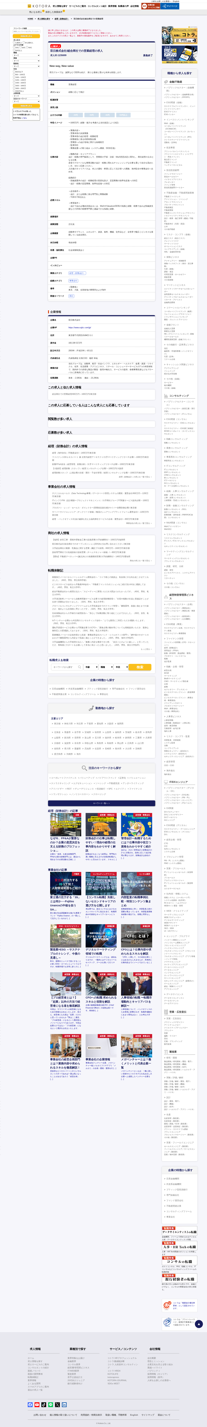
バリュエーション (137, 778)
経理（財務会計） (62, 19)
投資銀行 (101, 789)
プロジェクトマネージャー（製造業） (179, 1135)
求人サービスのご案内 (38, 1364)
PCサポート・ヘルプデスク (175, 903)
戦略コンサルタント (172, 443)
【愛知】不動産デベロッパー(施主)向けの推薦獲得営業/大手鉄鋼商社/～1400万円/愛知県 (91, 556)
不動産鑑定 (168, 207)
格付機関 (167, 385)
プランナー (168, 1030)
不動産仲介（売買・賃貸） (175, 224)
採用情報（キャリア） (158, 1374)
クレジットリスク (171, 241)
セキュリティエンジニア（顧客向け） (179, 981)
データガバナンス (171, 1001)
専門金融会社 (118, 689)
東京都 (57, 723)
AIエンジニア (169, 820)
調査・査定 (168, 272)
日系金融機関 (58, 689)
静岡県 (128, 737)
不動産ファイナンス (172, 196)
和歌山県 (89, 743)
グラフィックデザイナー (174, 1022)
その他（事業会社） (172, 711)
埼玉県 (80, 723)
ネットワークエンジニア (174, 975)
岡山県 (120, 743)
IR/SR (166, 673)
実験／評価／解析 (174, 1077)
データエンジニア (171, 970)
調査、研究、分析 (174, 566)
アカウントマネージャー (174, 880)
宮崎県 (138, 748)
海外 (79, 754)
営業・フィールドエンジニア (180, 1142)
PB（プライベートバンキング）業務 (179, 334)
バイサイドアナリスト (173, 179)
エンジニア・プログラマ (178, 936)
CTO (166, 843)
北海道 (57, 732)
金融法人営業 (169, 328)
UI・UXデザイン (171, 931)
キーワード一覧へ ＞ (101, 803)
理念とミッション (155, 1361)
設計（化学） (169, 1107)
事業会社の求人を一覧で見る (138, 523)
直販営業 (167, 277)
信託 (166, 348)
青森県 (67, 732)
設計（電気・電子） (172, 1101)
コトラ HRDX (114, 1371)
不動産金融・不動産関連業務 (180, 193)
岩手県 (77, 732)
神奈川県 (68, 723)
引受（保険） (169, 269)
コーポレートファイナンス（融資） (178, 311)
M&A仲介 (168, 529)
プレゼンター (169, 182)
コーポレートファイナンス (64, 778)
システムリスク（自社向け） (176, 754)
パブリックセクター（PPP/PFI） (177, 97)
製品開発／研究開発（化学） (176, 1067)
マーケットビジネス (175, 285)
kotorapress (113, 1377)
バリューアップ (87, 778)
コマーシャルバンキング (178, 307)
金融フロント (172, 325)
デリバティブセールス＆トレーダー (178, 297)
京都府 (57, 743)
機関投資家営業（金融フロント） (177, 339)
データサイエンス (174, 994)
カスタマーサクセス (172, 889)
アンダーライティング (133, 783)
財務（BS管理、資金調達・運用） (178, 653)
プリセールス (169, 878)
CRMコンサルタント (172, 475)
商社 (71, 296)
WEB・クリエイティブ (177, 911)
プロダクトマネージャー (174, 706)
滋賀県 (67, 743)
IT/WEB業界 (73, 1371)
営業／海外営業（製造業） (175, 1154)
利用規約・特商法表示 (91, 1415)
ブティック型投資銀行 (97, 689)
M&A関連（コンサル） (177, 522)
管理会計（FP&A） (172, 650)
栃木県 (138, 732)
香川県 (67, 748)
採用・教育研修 (170, 726)
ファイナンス (135, 789)
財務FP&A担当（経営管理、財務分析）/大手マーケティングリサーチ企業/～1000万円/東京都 (93, 464)
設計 (168, 1097)
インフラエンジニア (172, 973)
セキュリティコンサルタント (176, 546)
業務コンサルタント (172, 452)
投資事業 (170, 147)
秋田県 (98, 732)
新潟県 (67, 737)
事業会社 (73, 281)
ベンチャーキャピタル (173, 165)
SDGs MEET (114, 1383)
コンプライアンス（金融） (175, 249)
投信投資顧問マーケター (174, 188)
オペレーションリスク (173, 246)
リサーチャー (169, 578)
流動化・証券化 (170, 142)
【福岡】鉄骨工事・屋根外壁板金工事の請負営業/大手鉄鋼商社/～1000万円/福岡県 (88, 540)
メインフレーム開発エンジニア (177, 943)
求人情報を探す (44, 19)
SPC (110, 789)
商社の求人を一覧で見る (140, 561)
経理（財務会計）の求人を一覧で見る (134, 477)
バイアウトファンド (107, 778)
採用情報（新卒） (155, 1377)
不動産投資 (114, 783)
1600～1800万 (20, 86)
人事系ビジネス (173, 716)
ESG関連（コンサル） (177, 419)
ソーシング (100, 783)
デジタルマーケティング (174, 920)
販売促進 (167, 1044)
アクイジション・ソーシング (176, 199)
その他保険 (168, 280)
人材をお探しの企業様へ (161, 1)
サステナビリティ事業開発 (175, 633)
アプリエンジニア (171, 989)
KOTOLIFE (113, 1374)
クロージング (99, 794)
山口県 (140, 743)
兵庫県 (148, 737)
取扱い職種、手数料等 (116, 1415)
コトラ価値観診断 (116, 1361)
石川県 (98, 737)
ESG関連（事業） (175, 624)
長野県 (77, 737)
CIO (165, 846)
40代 (30, 48)
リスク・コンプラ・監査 (178, 736)
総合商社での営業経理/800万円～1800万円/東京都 (74, 394)
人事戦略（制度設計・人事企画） (177, 723)
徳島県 (57, 748)
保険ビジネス (172, 257)
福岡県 (120, 723)
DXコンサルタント (171, 483)
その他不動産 (169, 229)
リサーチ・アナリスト (173, 300)
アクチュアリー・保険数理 (175, 261)
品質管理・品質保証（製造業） (177, 1126)
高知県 (88, 748)
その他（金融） (173, 379)
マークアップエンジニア (174, 915)
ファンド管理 (169, 185)
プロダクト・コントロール (175, 656)
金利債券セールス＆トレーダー (177, 294)
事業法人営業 (169, 331)
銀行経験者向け (75, 1383)
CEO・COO (169, 765)
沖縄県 (69, 754)
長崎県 (108, 748)
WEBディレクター (171, 926)
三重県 (138, 737)
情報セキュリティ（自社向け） (177, 751)
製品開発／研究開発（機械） (176, 1064)
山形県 (108, 732)
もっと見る (145, 649)
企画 (166, 684)
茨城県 (128, 732)
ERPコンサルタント (172, 472)
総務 (166, 687)
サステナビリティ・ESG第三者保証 (178, 428)
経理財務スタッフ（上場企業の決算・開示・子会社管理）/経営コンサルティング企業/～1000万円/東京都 (98, 473)
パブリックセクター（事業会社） (177, 608)
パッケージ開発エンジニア (175, 940)
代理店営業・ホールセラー (175, 274)
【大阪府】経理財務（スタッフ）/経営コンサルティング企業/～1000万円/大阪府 (87, 468)
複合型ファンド (170, 160)
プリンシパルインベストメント (177, 151)
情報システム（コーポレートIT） (177, 897)
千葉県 (90, 723)
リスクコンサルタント (173, 538)
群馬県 (148, 732)
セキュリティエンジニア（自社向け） (179, 756)
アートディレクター (172, 1025)
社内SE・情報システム (177, 894)
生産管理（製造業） (172, 1118)
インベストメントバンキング (180, 119)
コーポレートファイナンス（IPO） (178, 137)
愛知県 (100, 723)
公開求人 (18, 43)
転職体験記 (33, 1377)
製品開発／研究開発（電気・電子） (178, 1061)
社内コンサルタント (172, 849)
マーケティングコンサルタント (177, 558)
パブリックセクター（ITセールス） (178, 803)
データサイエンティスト (174, 998)
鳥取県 (100, 743)
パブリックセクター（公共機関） (177, 619)
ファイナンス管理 (174, 638)
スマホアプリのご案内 (38, 1386)
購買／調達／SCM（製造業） (176, 1124)
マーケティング (170, 676)
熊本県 (118, 748)
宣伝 (166, 1039)
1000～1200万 (20, 77)
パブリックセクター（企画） (180, 604)
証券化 (123, 778)
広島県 (130, 743)
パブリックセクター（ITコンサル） (178, 414)
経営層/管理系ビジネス (78, 1367)
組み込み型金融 (170, 374)
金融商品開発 (169, 302)
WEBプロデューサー (172, 917)
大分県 (128, 748)
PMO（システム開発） (173, 863)
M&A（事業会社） (171, 709)
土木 (166, 226)
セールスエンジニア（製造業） (177, 1146)
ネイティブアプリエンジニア (176, 964)
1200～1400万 (20, 80)
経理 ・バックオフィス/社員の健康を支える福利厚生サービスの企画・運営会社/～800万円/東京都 (95, 519)
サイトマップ (148, 1415)
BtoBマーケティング (172, 679)
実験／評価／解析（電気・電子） (177, 1081)
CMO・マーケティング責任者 (176, 681)
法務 (166, 745)
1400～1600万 (20, 83)
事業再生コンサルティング (179, 457)
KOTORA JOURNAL (117, 1380)
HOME (30, 19)
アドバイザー (57, 789)
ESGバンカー (169, 114)
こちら (24, 118)
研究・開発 (171, 1057)
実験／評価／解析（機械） (175, 1084)
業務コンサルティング (177, 448)
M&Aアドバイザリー (172, 526)
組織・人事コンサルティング (180, 491)
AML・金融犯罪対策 (172, 252)
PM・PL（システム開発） (174, 861)
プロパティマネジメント (174, 205)
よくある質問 (34, 1383)
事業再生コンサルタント (174, 461)
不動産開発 (168, 210)
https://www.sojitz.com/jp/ (79, 327)
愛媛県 (77, 748)
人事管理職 (168, 720)
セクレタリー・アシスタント (176, 689)
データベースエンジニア (174, 967)
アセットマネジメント (173, 202)
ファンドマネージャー (173, 174)
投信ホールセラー (171, 177)
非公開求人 (29, 43)
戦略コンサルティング (177, 439)
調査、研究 (168, 570)
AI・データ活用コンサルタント (176, 486)
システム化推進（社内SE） (175, 900)
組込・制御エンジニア (173, 986)
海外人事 (167, 731)
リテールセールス (171, 337)
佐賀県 (98, 748)
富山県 (88, 737)
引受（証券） (169, 356)
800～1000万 (20, 74)
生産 (168, 1114)
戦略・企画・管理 (174, 666)
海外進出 (170, 770)
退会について (164, 1415)
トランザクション (59, 794)
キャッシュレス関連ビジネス (180, 364)
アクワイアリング (171, 368)
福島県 (118, 732)
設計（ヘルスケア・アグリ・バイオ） (179, 1109)
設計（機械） (169, 1104)
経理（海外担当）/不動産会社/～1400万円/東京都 (74, 453)
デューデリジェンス (84, 789)
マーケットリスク (171, 244)
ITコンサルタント (171, 470)
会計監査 (167, 661)
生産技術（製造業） (172, 1121)
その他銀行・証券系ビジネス (180, 344)
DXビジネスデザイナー (173, 815)
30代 (23, 48)
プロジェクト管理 (174, 857)
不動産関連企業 (59, 694)
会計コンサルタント (172, 512)
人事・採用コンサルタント (175, 498)
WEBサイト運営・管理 (173, 906)
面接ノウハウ (34, 1371)
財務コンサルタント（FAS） (175, 509)
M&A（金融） (169, 123)
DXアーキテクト (171, 817)
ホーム (31, 1358)
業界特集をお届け (76, 1358)
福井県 (108, 737)
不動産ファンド (170, 162)
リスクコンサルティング (178, 534)
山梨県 (57, 737)
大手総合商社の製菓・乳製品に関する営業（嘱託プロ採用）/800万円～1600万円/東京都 (91, 548)
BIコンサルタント (171, 478)
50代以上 (18, 50)
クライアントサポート (173, 703)
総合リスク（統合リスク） (175, 238)
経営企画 (167, 670)
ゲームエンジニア (171, 984)
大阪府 (110, 723)
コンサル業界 (74, 1364)
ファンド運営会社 (137, 689)
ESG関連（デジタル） (177, 825)
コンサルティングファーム (83, 694)
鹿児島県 (58, 754)
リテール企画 (169, 359)
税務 (166, 659)
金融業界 (72, 1361)
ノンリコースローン (80, 794)
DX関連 (170, 808)
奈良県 (77, 743)
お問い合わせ (39, 1415)
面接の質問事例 (35, 1374)
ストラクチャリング (60, 783)
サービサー (168, 383)
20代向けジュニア (76, 1380)
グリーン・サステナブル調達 (176, 1129)
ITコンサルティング (175, 466)
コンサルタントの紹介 (38, 1367)
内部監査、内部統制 (172, 740)
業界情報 (32, 1380)
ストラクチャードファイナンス (177, 140)
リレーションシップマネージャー (177, 314)
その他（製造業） (171, 1137)
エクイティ (121, 789)
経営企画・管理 (173, 839)
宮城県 (88, 732)
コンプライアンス (171, 748)
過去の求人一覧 (35, 1390)
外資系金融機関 (75, 689)
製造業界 (72, 1374)
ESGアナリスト (170, 112)
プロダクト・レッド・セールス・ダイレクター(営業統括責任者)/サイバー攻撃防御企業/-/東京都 (94, 508)
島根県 (110, 743)
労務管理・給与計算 (172, 728)
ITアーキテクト (170, 480)
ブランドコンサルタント (174, 561)
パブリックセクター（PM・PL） (177, 797)
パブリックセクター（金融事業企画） (179, 94)
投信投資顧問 (172, 170)
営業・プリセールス (175, 868)
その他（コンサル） (175, 583)
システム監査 (169, 743)
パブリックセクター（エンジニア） (178, 800)
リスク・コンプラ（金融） (179, 234)
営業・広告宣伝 (173, 1018)
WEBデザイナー (170, 923)
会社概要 (151, 1358)
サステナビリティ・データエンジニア (179, 829)
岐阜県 (118, 737)
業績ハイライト (154, 1367)
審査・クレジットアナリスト (176, 320)
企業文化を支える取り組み (160, 1364)
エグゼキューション (82, 783)
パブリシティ (153, 1371)
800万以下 (19, 72)
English (176, 1)
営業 (166, 1033)
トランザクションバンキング (176, 317)
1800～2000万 (20, 88)
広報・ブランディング (173, 1041)
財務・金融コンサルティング (180, 505)
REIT (69, 789)
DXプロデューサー (171, 812)
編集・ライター (170, 1036)
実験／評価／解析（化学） (175, 1087)
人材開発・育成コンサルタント (177, 500)
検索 (140, 667)
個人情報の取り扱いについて (63, 1415)
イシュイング (169, 371)
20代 (17, 48)
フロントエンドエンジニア (175, 945)
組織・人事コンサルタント (175, 495)
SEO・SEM (169, 928)
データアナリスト (171, 1003)
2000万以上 (19, 91)
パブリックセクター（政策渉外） (177, 616)
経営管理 (170, 761)
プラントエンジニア (172, 1132)
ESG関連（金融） (175, 102)
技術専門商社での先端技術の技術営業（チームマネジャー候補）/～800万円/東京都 (88, 552)
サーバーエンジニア (172, 978)
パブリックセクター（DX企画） (177, 795)
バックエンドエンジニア (174, 948)
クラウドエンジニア (172, 962)
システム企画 (169, 852)
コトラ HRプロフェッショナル (122, 1358)
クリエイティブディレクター (176, 1028)
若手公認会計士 (75, 1377)
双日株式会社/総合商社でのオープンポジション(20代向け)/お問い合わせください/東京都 (91, 544)
